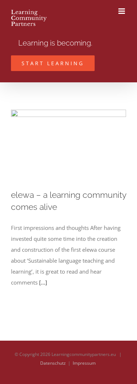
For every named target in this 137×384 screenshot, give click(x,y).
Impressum (84, 363)
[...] (43, 282)
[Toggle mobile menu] (122, 11)
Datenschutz (53, 363)
